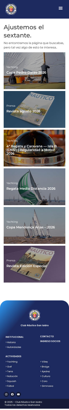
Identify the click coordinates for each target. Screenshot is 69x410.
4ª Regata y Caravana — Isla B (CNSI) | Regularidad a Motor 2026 (31, 150)
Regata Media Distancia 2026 (30, 189)
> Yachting (11, 361)
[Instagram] (6, 394)
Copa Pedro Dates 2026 (26, 73)
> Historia (11, 342)
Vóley (44, 361)
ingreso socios (50, 341)
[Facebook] (12, 394)
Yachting (12, 67)
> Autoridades (13, 347)
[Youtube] (18, 394)
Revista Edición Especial (26, 266)
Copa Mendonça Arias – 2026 (30, 227)
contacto (47, 336)
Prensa (10, 105)
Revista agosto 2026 (23, 111)
